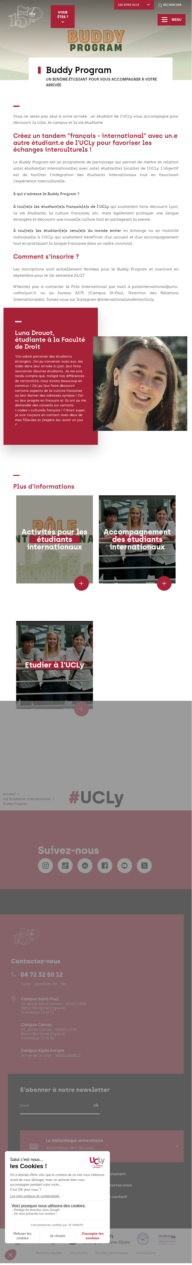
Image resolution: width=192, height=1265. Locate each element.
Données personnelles (111, 1253)
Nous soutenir (115, 1196)
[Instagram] (45, 865)
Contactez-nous (117, 1185)
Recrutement (114, 1174)
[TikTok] (65, 865)
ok (95, 1105)
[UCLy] (25, 16)
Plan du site (78, 1253)
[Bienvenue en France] (143, 1241)
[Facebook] (104, 865)
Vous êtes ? (62, 14)
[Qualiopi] (167, 1241)
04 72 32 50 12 (41, 974)
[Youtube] (124, 865)
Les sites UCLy (128, 5)
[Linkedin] (84, 865)
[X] (144, 865)
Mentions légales (49, 1253)
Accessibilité (146, 1253)
